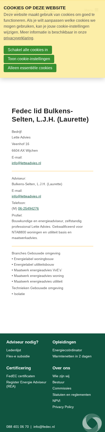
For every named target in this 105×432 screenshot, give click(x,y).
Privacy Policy (63, 407)
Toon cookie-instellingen (29, 59)
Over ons (61, 368)
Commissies (61, 388)
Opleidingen (64, 342)
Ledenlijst (13, 350)
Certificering (18, 368)
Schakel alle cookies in (28, 50)
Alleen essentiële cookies (30, 68)
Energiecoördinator (67, 350)
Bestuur (58, 382)
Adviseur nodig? (22, 342)
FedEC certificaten (20, 376)
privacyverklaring (18, 38)
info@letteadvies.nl (26, 163)
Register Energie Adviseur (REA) (26, 384)
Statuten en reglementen (71, 395)
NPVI (56, 401)
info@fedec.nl (44, 427)
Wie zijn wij (60, 376)
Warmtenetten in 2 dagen (72, 356)
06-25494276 (28, 208)
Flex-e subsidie (18, 356)
